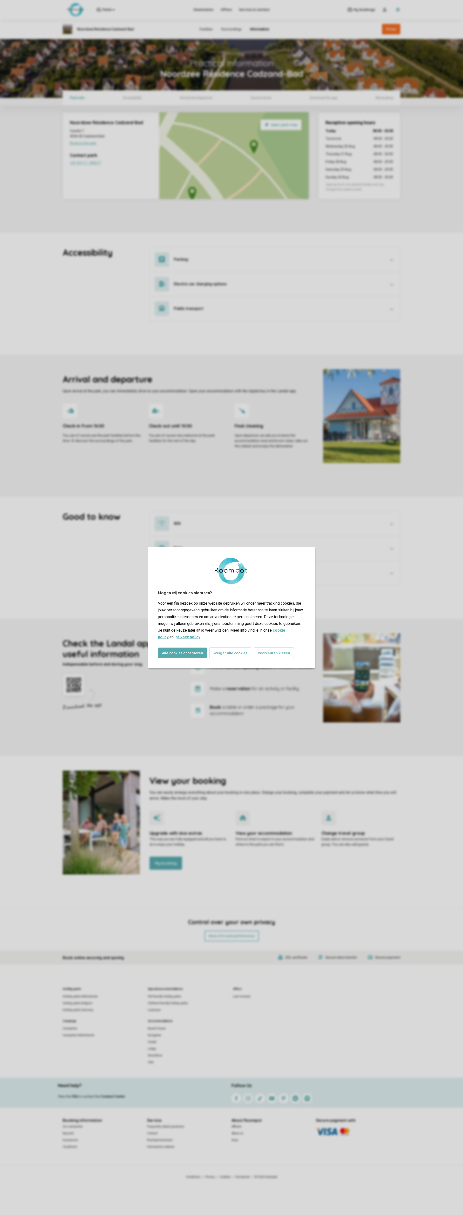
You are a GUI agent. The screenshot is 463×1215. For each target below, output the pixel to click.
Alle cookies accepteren (182, 653)
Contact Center (113, 1096)
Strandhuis (155, 1055)
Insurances (70, 1140)
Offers (226, 9)
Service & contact (254, 9)
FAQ (75, 1096)
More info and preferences (232, 936)
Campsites (70, 1028)
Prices (391, 29)
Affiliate (236, 1126)
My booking (166, 863)
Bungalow (154, 1035)
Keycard (68, 1133)
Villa (151, 1062)
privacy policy (188, 637)
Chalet (152, 1042)
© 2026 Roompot (266, 1177)
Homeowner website (160, 1146)
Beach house (157, 1028)
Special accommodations (165, 989)
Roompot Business (160, 1140)
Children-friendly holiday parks (168, 1003)
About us (237, 1133)
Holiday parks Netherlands (80, 996)
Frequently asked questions (165, 1126)
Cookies (225, 1177)
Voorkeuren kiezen (274, 653)
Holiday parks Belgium (77, 1003)
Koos (235, 1140)
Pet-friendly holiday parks (164, 996)
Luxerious (154, 1010)
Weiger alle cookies (230, 653)
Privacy (210, 1177)
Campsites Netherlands (78, 1035)
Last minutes (242, 996)
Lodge (152, 1048)
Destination (203, 9)
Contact (152, 1133)
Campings (69, 1021)
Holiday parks (72, 989)
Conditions (70, 1146)
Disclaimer (242, 1177)
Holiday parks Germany (78, 1010)
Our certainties (73, 1126)
